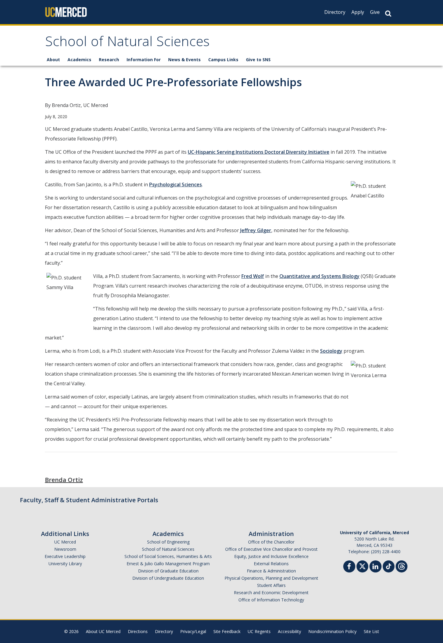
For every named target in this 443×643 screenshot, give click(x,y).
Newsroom (65, 549)
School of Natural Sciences (127, 43)
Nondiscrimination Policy (332, 631)
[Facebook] (349, 567)
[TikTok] (388, 565)
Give (375, 12)
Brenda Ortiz (64, 480)
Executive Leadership (65, 556)
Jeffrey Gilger (255, 230)
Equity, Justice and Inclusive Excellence (271, 556)
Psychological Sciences (175, 184)
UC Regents (259, 631)
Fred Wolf (252, 276)
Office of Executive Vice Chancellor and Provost (271, 549)
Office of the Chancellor (271, 542)
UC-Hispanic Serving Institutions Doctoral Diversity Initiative (258, 152)
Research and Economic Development (271, 592)
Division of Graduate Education (168, 571)
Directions (138, 631)
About (53, 59)
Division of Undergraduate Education (168, 578)
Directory (334, 12)
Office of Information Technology (271, 600)
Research (109, 59)
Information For (144, 59)
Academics (79, 59)
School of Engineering (168, 542)
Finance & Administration (271, 571)
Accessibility (289, 631)
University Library (65, 563)
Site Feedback (226, 631)
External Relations (271, 563)
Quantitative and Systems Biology (319, 276)
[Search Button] (388, 13)
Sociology (331, 351)
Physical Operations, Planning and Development (271, 578)
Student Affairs (271, 585)
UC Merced (65, 542)
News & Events (184, 59)
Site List (371, 631)
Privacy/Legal (193, 631)
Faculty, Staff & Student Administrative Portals (89, 500)
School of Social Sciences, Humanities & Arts (168, 556)
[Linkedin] (375, 567)
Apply (357, 12)
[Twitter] (362, 565)
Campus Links (223, 59)
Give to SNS (258, 59)
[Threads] (401, 565)
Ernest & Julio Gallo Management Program (168, 563)
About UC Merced (103, 631)
